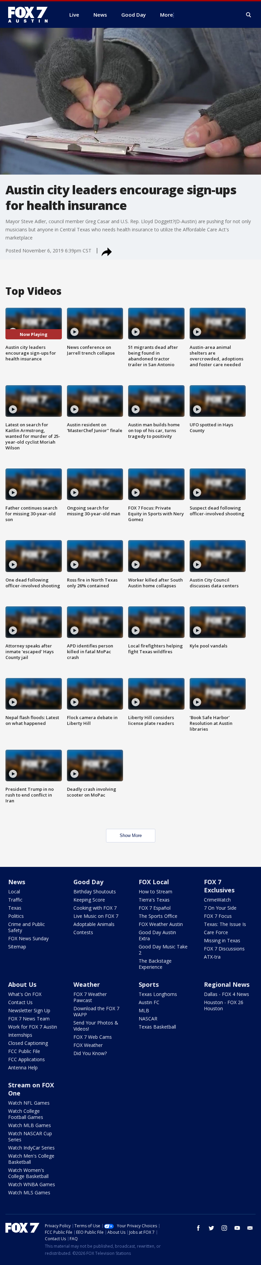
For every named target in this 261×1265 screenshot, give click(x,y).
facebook (198, 1228)
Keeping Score (89, 899)
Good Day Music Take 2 (163, 949)
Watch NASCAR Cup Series (30, 1136)
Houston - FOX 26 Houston (223, 1005)
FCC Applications (26, 1059)
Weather (86, 984)
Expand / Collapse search (249, 15)
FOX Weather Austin (161, 924)
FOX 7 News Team (29, 1018)
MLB (144, 1010)
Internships (20, 1035)
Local (14, 891)
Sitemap (17, 946)
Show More (131, 835)
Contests (83, 932)
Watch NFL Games (29, 1103)
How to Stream (155, 891)
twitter (211, 1228)
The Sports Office (158, 916)
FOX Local (154, 882)
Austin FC (149, 1002)
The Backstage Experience (155, 964)
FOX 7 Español (155, 908)
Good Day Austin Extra (157, 935)
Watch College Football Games (25, 1114)
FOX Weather (88, 1045)
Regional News (226, 984)
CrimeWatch (217, 899)
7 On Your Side (220, 908)
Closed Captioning (28, 1043)
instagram (224, 1228)
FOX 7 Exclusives (219, 886)
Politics (16, 916)
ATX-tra (212, 957)
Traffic (15, 899)
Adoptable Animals (94, 924)
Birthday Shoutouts (94, 891)
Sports (149, 984)
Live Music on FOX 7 (95, 916)
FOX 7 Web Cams (92, 1037)
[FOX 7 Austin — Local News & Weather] (30, 14)
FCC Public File (24, 1051)
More (166, 14)
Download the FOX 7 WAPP (96, 1011)
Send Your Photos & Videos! (95, 1025)
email (250, 1228)
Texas (14, 908)
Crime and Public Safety (26, 927)
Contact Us (20, 1002)
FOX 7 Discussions (224, 948)
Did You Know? (90, 1053)
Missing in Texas (222, 940)
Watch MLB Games (29, 1125)
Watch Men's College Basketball (31, 1159)
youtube (237, 1228)
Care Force (216, 932)
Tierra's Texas (154, 899)
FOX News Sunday (28, 938)
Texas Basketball (157, 1026)
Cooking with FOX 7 (95, 908)
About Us (22, 984)
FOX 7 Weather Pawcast (90, 997)
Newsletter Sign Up (29, 1010)
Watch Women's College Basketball (28, 1173)
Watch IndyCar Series (31, 1147)
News (16, 882)
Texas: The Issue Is (225, 924)
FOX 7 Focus (218, 916)
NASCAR (148, 1018)
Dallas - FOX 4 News (226, 994)
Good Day (88, 882)
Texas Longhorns (158, 994)
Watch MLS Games (29, 1192)
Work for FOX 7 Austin (32, 1026)
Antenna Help (23, 1067)
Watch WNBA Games (31, 1184)
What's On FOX (24, 994)
